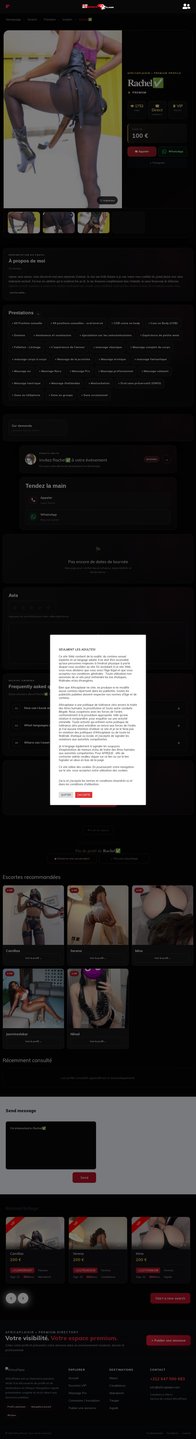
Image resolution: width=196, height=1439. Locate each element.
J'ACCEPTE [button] (84, 794)
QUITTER (66, 794)
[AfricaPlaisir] (98, 7)
